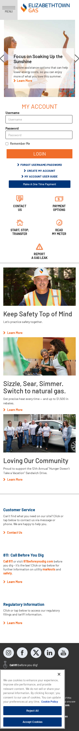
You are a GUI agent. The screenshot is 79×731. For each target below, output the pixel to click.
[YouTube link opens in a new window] (63, 652)
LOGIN (39, 153)
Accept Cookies (33, 722)
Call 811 (8, 561)
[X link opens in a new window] (36, 652)
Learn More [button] (24, 80)
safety (7, 573)
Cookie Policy (49, 701)
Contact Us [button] (14, 532)
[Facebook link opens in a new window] (22, 652)
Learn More (15, 333)
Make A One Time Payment (39, 184)
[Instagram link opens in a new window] (8, 652)
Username (12, 113)
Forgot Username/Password (41, 165)
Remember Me (20, 143)
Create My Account (41, 170)
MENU (9, 11)
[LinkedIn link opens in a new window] (49, 652)
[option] (39, 58)
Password (12, 128)
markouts (49, 569)
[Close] (59, 674)
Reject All (32, 710)
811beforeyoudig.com (38, 561)
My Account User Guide (41, 176)
